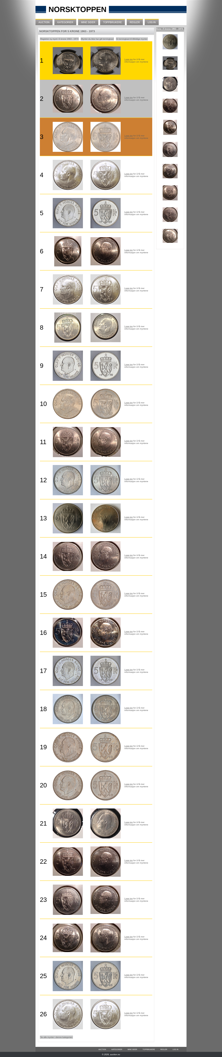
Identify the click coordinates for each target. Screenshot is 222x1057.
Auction (44, 22)
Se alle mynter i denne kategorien (56, 1037)
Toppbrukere (112, 22)
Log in (152, 22)
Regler (135, 22)
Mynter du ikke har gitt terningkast (97, 39)
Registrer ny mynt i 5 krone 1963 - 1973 (59, 39)
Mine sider (88, 22)
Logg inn (128, 59)
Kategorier (65, 22)
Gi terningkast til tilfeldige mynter (131, 39)
